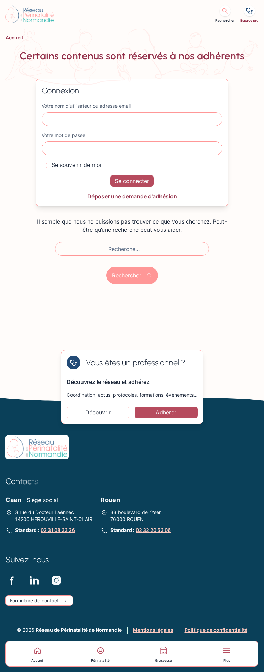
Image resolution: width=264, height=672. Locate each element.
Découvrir (98, 412)
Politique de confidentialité (216, 630)
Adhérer (166, 412)
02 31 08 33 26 (58, 530)
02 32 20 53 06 (153, 530)
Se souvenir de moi (75, 164)
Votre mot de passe (63, 135)
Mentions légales (153, 630)
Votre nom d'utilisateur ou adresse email (86, 106)
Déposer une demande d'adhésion (132, 196)
